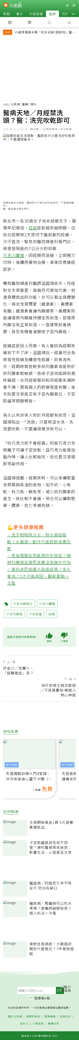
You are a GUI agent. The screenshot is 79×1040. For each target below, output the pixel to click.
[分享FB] (10, 22)
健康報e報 (42, 998)
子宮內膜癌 (14, 614)
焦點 (6, 13)
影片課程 (11, 765)
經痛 (33, 228)
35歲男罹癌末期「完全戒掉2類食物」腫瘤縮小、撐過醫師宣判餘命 (45, 32)
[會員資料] (67, 5)
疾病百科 (65, 1016)
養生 (19, 13)
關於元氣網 (15, 1016)
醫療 (52, 13)
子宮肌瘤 (35, 614)
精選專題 (50, 1016)
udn (6, 104)
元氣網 (15, 104)
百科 (65, 13)
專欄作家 (53, 1023)
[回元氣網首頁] (15, 5)
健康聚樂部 (33, 1016)
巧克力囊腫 (13, 255)
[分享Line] (30, 22)
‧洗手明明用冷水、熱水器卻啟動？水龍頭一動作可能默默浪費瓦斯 (39, 541)
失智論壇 (36, 13)
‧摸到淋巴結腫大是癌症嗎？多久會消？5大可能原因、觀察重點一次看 (39, 576)
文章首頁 (38, 1023)
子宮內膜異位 (23, 603)
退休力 (24, 1023)
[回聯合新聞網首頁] (6, 5)
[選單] (73, 5)
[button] (73, 14)
